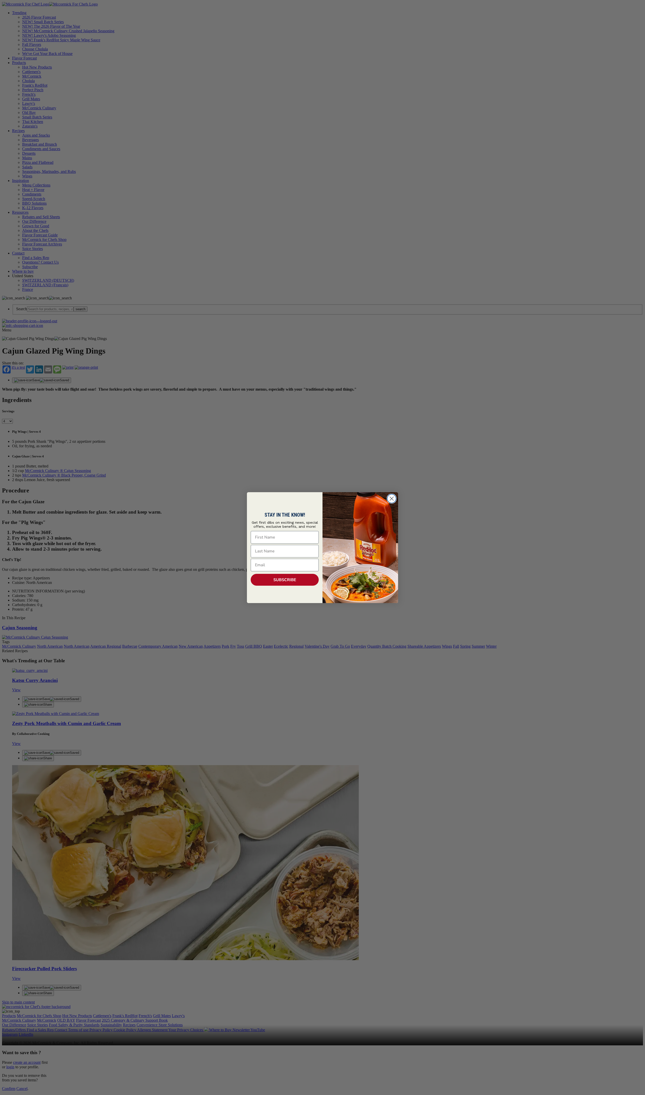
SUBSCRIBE (284, 580)
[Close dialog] (391, 498)
